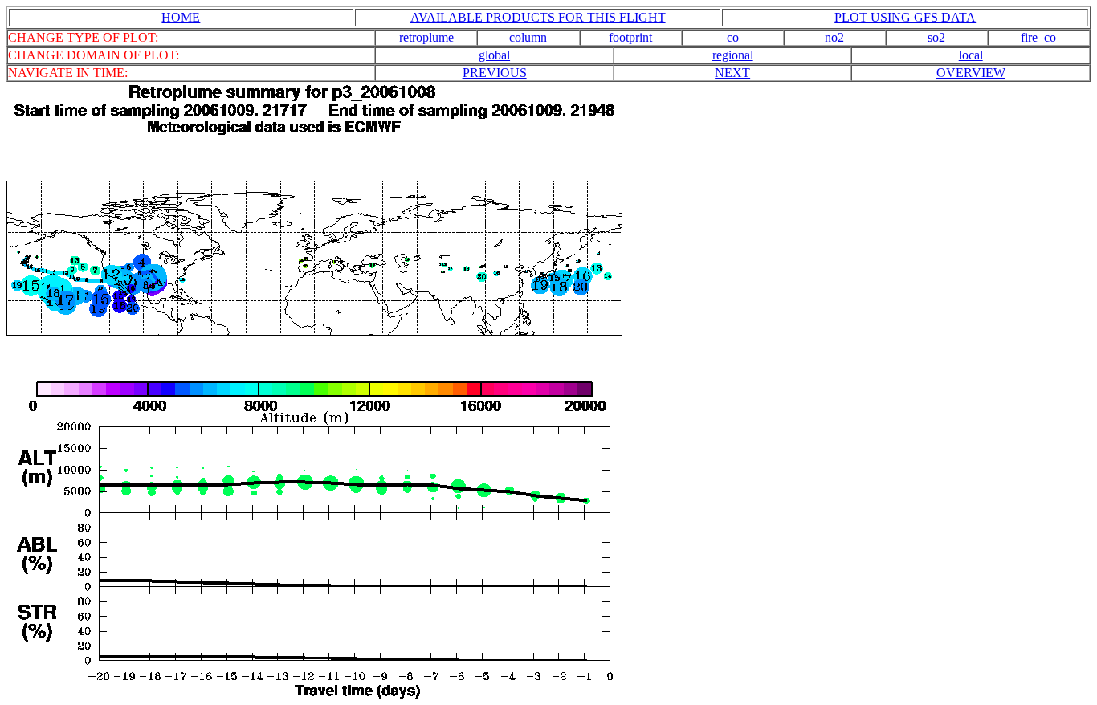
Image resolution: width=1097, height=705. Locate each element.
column (528, 37)
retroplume (426, 37)
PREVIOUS (495, 72)
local (971, 55)
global (494, 55)
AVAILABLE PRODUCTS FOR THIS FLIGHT (538, 17)
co (733, 37)
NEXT (732, 72)
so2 (936, 37)
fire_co (1038, 37)
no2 (834, 37)
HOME (180, 17)
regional (732, 55)
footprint (630, 37)
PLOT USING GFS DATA (905, 17)
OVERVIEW (970, 72)
